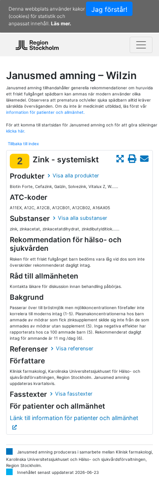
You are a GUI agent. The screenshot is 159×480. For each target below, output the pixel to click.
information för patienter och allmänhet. (45, 112)
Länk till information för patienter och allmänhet (74, 417)
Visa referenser (74, 348)
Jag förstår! (109, 9)
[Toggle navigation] (141, 45)
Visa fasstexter (74, 394)
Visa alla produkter (76, 176)
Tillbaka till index (23, 143)
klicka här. (15, 130)
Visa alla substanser (82, 218)
